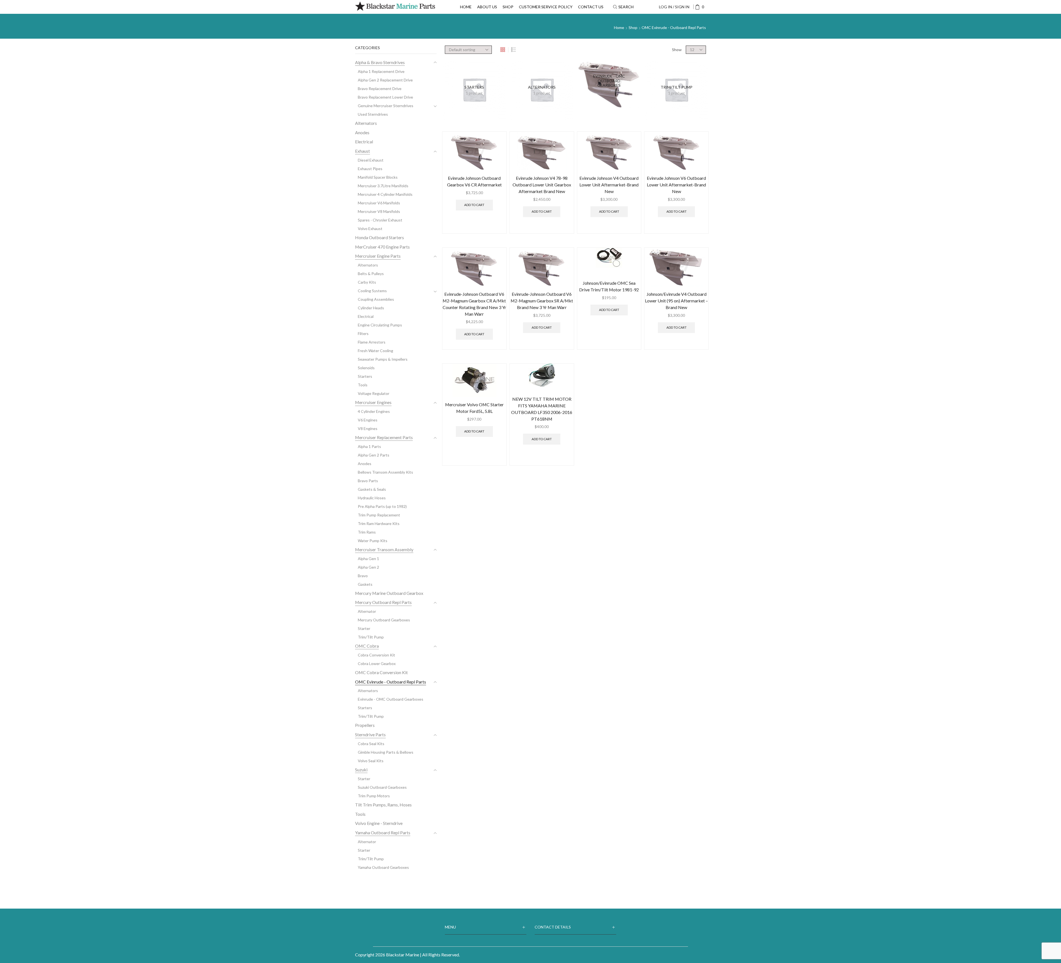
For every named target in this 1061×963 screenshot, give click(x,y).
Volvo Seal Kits (371, 760)
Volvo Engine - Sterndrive (379, 823)
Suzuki (361, 769)
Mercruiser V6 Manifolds (379, 202)
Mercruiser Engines (373, 402)
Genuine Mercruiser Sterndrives (385, 105)
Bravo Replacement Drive (379, 88)
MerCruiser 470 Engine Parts (382, 246)
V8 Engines (367, 428)
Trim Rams (367, 532)
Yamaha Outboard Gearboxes (383, 867)
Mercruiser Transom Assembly (384, 549)
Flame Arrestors (371, 342)
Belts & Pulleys (371, 273)
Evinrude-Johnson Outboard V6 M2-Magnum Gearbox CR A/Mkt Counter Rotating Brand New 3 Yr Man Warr (474, 303)
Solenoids (366, 367)
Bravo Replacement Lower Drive (385, 97)
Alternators (366, 123)
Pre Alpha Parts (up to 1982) (382, 506)
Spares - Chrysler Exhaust (380, 220)
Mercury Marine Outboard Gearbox (389, 593)
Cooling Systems (372, 290)
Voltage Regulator (373, 393)
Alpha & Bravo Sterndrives (380, 62)
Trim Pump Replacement (379, 515)
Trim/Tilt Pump (371, 637)
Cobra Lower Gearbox (377, 663)
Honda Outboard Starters (379, 237)
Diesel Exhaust (371, 160)
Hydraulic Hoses (372, 497)
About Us (487, 6)
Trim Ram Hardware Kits (379, 523)
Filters (363, 333)
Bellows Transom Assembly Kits (385, 472)
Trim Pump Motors (374, 795)
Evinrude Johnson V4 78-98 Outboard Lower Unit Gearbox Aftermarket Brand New (542, 184)
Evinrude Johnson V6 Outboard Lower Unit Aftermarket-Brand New (676, 184)
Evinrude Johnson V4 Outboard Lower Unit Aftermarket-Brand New (609, 184)
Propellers (365, 725)
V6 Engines (367, 420)
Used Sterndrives (373, 114)
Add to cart (474, 205)
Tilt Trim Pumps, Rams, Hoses (383, 804)
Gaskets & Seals (372, 489)
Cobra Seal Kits (371, 743)
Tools (362, 384)
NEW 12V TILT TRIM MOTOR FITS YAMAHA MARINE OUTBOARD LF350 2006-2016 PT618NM (541, 408)
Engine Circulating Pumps (380, 325)
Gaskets (365, 584)
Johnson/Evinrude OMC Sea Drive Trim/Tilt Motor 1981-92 (609, 286)
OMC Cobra (367, 645)
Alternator (367, 611)
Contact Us (590, 6)
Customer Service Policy (545, 6)
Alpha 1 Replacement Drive (381, 71)
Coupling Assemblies (376, 299)
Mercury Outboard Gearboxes (384, 620)
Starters (365, 376)
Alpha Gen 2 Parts (373, 455)
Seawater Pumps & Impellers (383, 359)
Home (466, 6)
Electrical (364, 141)
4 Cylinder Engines (374, 411)
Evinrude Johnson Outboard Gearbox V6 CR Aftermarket (474, 181)
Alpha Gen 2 (368, 567)
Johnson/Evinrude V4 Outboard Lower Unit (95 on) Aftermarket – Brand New (676, 300)
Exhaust (362, 151)
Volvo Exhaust (370, 228)
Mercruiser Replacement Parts (384, 437)
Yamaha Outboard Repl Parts (382, 832)
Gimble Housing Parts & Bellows (385, 752)
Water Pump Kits (372, 540)
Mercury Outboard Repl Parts (383, 602)
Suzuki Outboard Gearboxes (382, 787)
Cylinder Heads (371, 307)
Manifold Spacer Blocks (378, 177)
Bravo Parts (368, 480)
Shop (508, 6)
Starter (364, 628)
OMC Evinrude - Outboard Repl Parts (390, 681)
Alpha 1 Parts (369, 446)
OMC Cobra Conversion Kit (381, 672)
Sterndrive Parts (370, 734)
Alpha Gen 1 (368, 558)
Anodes (362, 132)
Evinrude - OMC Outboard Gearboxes (390, 699)
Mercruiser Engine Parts (378, 255)
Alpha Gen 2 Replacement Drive (385, 80)
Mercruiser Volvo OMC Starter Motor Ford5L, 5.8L (474, 408)
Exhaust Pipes (370, 168)
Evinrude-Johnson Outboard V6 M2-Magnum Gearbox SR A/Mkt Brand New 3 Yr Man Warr (542, 300)
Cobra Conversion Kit (376, 655)
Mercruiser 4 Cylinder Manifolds (385, 194)
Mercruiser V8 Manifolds (379, 211)
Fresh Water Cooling (375, 350)
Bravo (363, 575)
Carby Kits (367, 282)
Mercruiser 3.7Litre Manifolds (383, 185)
